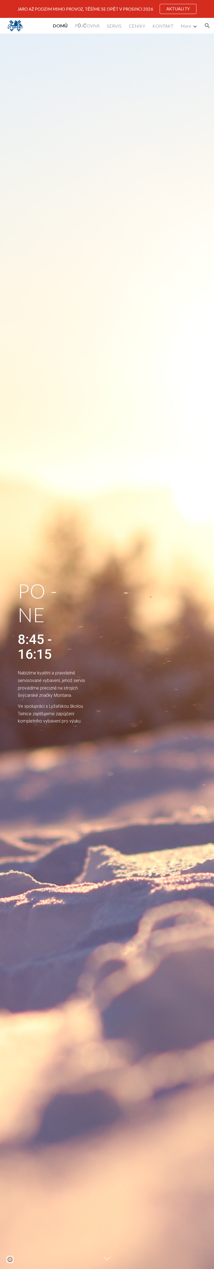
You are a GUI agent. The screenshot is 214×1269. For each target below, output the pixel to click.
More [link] (186, 26)
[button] (207, 25)
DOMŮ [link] (60, 25)
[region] (107, 9)
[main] (52, 620)
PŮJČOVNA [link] (87, 25)
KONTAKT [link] (162, 26)
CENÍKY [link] (137, 26)
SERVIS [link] (114, 26)
